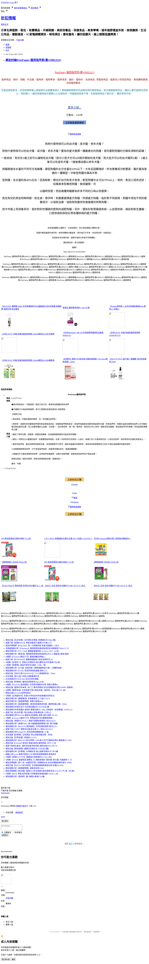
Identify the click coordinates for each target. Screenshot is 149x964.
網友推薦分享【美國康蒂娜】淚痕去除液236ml (25, 768)
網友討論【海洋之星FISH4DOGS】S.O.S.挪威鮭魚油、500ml (30, 673)
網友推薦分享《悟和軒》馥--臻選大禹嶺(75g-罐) (25, 776)
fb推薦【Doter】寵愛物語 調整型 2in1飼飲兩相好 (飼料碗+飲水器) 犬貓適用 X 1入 (39, 760)
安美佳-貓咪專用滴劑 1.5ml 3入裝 (76, 308)
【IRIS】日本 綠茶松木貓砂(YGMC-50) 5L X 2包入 (65, 586)
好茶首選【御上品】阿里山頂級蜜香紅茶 (22, 676)
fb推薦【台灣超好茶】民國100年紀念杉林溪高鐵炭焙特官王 (30, 696)
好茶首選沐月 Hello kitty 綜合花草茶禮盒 (22, 679)
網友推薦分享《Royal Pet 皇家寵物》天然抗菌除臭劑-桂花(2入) (31, 726)
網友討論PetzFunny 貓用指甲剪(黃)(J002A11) (33, 60)
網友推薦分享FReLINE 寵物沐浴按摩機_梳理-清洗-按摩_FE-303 (32, 715)
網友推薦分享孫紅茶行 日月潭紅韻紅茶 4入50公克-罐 (27, 707)
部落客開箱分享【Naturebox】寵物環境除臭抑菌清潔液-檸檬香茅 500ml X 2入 (37, 648)
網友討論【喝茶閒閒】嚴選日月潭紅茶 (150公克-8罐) (27, 749)
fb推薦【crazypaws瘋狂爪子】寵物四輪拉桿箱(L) (25, 657)
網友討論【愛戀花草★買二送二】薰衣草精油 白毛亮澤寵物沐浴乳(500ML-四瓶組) (39, 687)
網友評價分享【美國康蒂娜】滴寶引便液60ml (24, 701)
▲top (3, 817)
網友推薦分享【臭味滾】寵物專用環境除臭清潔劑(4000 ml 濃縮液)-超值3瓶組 (37, 654)
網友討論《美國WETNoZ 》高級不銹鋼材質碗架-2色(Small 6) (30, 721)
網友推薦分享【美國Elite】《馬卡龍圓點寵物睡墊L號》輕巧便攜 (32, 724)
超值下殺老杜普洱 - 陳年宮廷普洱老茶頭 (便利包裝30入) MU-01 (32, 746)
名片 (7, 50)
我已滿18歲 (6, 959)
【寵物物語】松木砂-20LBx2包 (14, 562)
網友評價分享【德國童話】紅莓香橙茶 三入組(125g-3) (28, 698)
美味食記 (19, 812)
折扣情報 (8, 18)
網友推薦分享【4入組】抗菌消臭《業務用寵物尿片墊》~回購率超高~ (34, 668)
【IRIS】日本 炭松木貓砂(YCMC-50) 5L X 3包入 (112, 586)
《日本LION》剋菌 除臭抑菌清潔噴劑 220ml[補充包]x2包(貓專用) (28, 360)
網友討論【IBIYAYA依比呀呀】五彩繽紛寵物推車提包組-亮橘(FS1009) (34, 765)
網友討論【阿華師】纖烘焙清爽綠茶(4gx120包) (25, 682)
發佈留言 (5, 835)
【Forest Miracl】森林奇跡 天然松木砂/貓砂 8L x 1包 (22, 586)
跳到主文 (4, 24)
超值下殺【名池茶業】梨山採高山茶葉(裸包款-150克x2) (28, 712)
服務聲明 (97, 932)
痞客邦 (19, 806)
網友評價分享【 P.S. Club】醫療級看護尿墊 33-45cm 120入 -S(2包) (32, 651)
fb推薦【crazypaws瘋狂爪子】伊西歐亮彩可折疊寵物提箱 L (30, 718)
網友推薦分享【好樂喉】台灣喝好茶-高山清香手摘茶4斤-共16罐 (32, 751)
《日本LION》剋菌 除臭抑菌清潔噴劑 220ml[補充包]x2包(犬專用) (28, 334)
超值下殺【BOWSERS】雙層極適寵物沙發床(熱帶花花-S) (29, 659)
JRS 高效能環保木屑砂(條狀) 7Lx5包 (59, 562)
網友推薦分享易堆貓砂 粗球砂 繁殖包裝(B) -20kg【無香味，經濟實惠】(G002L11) (39, 710)
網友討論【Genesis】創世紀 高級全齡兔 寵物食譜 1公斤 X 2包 (31, 743)
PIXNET (57, 932)
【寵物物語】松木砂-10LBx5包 (106, 562)
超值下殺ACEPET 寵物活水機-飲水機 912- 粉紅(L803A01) (29, 729)
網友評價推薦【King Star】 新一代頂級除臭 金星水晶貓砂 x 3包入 (32, 646)
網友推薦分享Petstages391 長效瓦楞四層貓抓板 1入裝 (27, 732)
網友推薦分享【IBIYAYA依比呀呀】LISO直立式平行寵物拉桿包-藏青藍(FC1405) (39, 740)
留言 (24, 806)
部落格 (8, 47)
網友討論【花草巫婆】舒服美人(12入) (21, 737)
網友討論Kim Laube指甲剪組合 (18, 693)
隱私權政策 (87, 932)
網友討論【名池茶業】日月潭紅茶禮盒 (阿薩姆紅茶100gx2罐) (31, 640)
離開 (13, 959)
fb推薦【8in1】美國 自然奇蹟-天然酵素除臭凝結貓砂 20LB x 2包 (32, 774)
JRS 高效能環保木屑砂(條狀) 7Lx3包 (16, 539)
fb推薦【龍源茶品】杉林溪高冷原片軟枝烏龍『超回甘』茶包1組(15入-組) (36, 690)
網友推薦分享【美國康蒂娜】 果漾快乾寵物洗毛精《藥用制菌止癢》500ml (36, 704)
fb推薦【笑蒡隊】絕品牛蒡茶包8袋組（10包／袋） (26, 665)
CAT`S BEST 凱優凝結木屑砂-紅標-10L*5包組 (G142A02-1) (68, 539)
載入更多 (5, 821)
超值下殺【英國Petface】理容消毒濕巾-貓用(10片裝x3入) (29, 643)
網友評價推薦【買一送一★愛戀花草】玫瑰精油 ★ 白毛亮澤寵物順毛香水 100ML (39, 763)
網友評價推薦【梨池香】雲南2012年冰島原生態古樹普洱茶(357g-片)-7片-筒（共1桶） (41, 771)
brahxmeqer (5, 793)
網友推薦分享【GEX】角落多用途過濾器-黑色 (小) (26, 671)
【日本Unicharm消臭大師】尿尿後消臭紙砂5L (111, 539)
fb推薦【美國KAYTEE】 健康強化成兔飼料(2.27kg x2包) (29, 757)
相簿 (7, 45)
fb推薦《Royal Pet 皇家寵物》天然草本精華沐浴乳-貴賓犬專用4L (32, 685)
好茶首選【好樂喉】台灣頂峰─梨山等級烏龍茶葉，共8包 (29, 735)
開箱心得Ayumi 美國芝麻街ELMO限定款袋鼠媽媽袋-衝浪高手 (31, 754)
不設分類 (20, 40)
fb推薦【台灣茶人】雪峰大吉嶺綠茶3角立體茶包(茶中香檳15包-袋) (33, 662)
